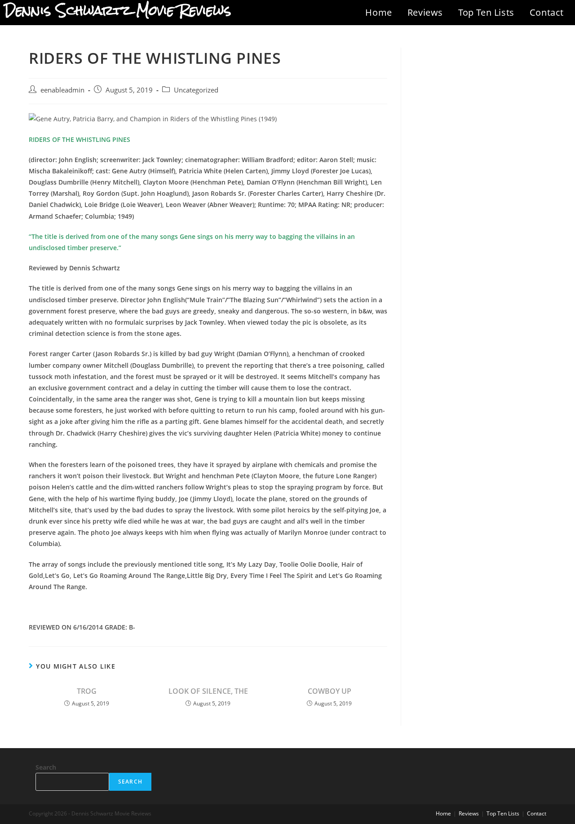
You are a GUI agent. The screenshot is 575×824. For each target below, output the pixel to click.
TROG (87, 691)
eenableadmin (62, 90)
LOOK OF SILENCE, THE (208, 691)
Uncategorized (196, 90)
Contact (547, 12)
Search (45, 767)
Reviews (425, 12)
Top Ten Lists (486, 12)
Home (378, 12)
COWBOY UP (329, 691)
